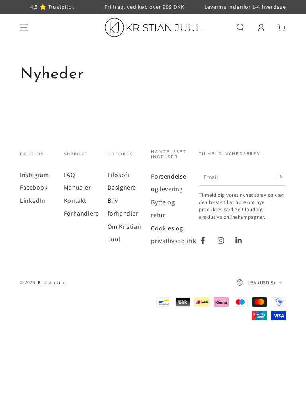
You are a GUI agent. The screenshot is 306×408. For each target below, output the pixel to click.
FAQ (69, 175)
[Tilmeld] (281, 176)
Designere (122, 187)
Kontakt (75, 200)
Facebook (34, 187)
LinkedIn (32, 200)
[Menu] (24, 27)
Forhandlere (81, 213)
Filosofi (118, 175)
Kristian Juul (52, 282)
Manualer (77, 187)
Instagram (34, 175)
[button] (240, 27)
